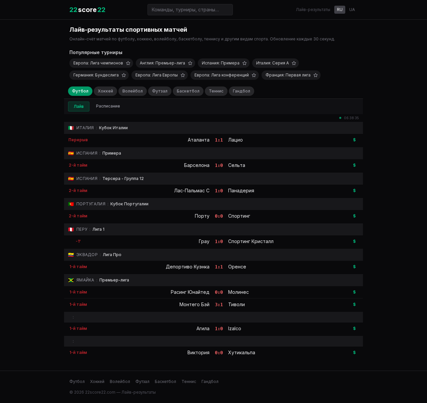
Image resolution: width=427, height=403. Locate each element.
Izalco (234, 328)
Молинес (238, 292)
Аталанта (198, 140)
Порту (202, 216)
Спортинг (239, 216)
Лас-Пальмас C (191, 190)
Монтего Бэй (194, 304)
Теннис (216, 90)
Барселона (196, 165)
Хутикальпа (241, 352)
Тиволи (236, 304)
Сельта (236, 165)
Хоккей (105, 90)
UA (352, 9)
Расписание (108, 106)
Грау (204, 241)
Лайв (79, 106)
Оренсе (237, 266)
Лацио (235, 140)
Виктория (198, 352)
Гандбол (241, 90)
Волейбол (132, 90)
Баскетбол (188, 90)
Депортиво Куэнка (187, 266)
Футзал (159, 90)
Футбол (80, 90)
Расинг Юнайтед (190, 292)
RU (340, 9)
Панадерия (241, 190)
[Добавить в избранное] (128, 63)
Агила (202, 328)
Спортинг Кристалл (251, 241)
